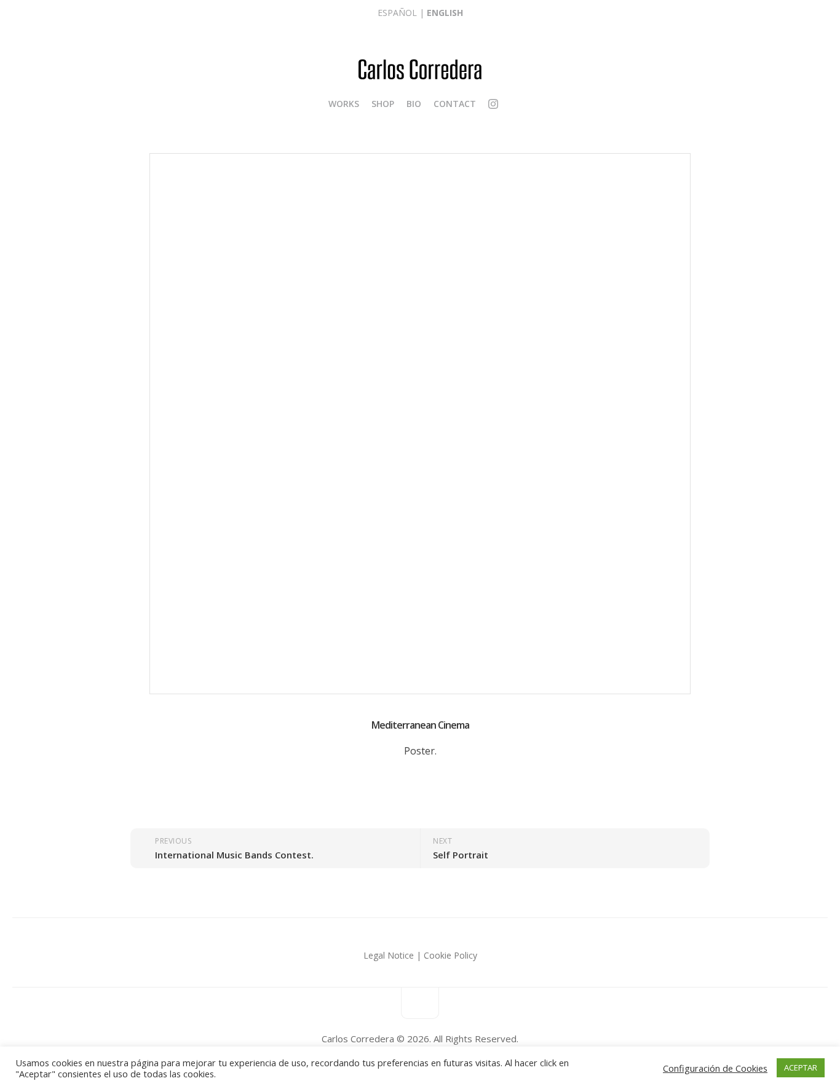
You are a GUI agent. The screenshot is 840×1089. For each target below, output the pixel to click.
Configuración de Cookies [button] (715, 1068)
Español (397, 12)
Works (343, 103)
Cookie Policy (450, 955)
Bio (413, 103)
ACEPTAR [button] (800, 1067)
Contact (455, 103)
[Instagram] (493, 105)
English (445, 12)
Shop (382, 103)
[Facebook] (505, 104)
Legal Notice (388, 955)
